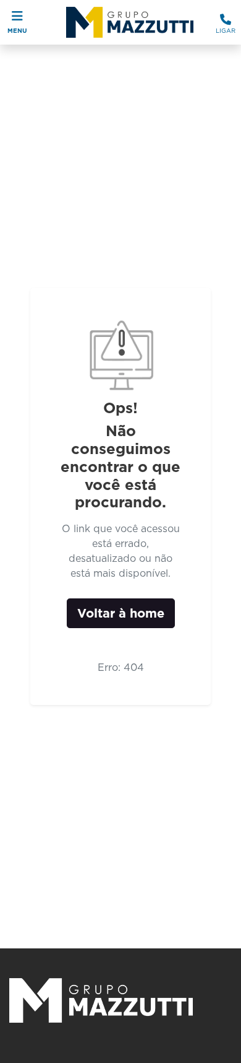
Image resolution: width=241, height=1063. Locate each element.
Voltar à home (120, 613)
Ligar (225, 30)
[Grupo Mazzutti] (126, 22)
